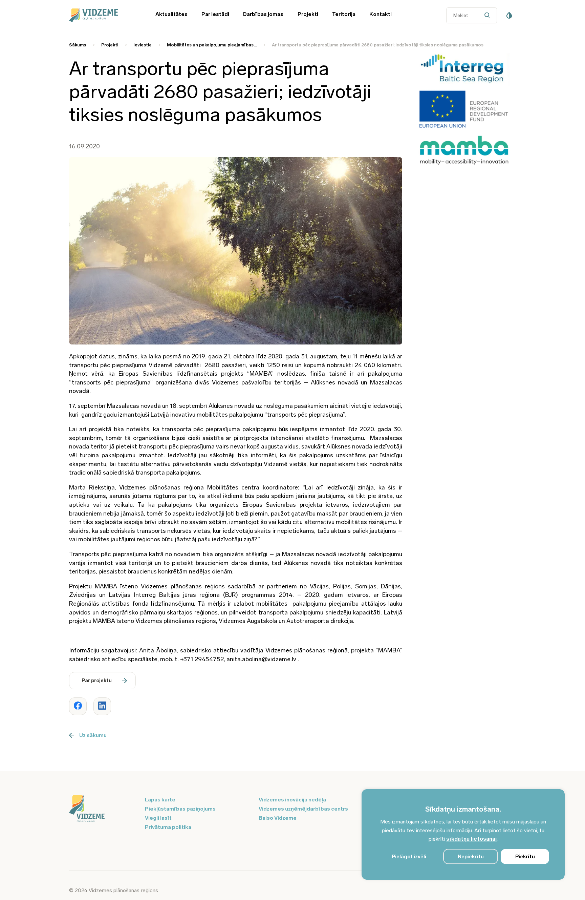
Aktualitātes (171, 14)
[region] (463, 834)
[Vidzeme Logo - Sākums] (103, 15)
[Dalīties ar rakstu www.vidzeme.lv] (78, 706)
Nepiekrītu (471, 857)
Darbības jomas (263, 14)
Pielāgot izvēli (409, 857)
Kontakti (380, 14)
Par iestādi (215, 14)
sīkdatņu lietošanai (471, 839)
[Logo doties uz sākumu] (103, 809)
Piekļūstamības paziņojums (180, 808)
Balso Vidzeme (278, 818)
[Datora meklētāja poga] (488, 15)
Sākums (77, 44)
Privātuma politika (168, 827)
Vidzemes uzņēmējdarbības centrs (303, 808)
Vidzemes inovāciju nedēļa (292, 799)
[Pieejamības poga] (509, 15)
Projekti (308, 14)
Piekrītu (525, 857)
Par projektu (97, 680)
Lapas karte (160, 799)
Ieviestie (142, 44)
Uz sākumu (93, 735)
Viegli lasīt (158, 818)
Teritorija (343, 14)
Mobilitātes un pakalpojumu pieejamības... (212, 44)
